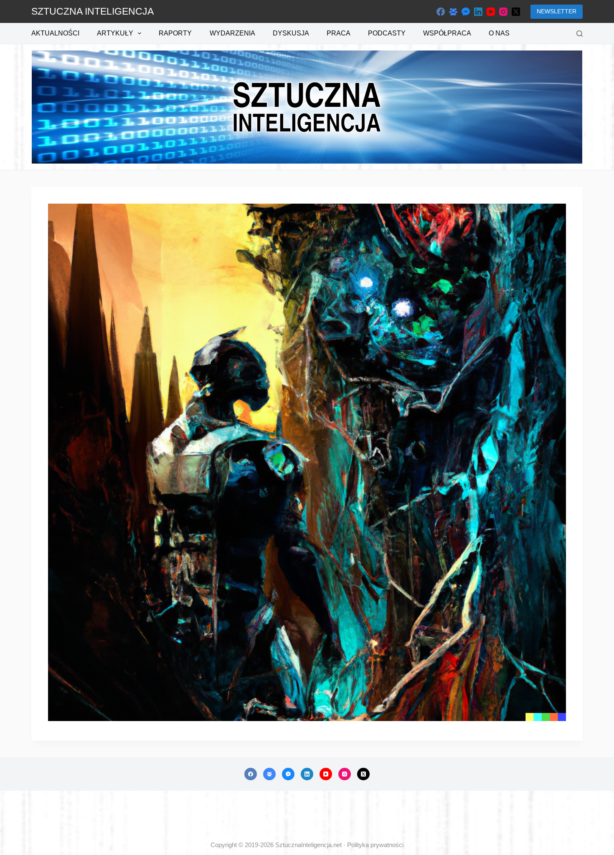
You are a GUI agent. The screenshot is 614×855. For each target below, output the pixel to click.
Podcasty (387, 33)
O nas (499, 33)
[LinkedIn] (478, 12)
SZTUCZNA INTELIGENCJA (92, 11)
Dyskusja (291, 33)
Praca (338, 33)
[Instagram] (503, 12)
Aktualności (55, 33)
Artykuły (115, 33)
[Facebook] (440, 12)
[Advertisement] (307, 816)
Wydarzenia (232, 33)
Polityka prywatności (375, 844)
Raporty (175, 33)
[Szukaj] (579, 33)
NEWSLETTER (556, 11)
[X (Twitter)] (516, 12)
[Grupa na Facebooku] (453, 12)
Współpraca (447, 33)
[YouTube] (491, 12)
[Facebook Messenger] (466, 12)
